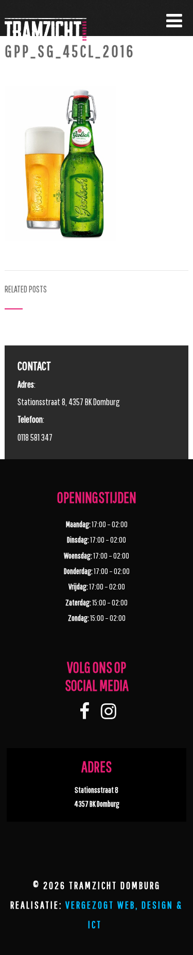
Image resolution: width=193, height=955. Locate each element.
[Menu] (174, 20)
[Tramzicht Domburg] (45, 58)
